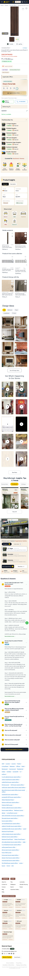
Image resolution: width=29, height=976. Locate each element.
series (21, 863)
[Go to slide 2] (17, 39)
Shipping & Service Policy (21, 965)
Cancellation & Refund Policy (8, 965)
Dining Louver (5, 785)
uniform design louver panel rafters (11, 834)
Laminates (22, 882)
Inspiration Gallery (14, 889)
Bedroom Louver (18, 810)
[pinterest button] (13, 953)
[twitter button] (7, 953)
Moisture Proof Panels (7, 831)
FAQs (3, 892)
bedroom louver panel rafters (9, 836)
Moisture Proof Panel (7, 839)
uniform (4, 774)
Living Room (6, 313)
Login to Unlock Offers (15, 93)
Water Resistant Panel (8, 799)
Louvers (8, 763)
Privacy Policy (19, 962)
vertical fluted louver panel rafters (11, 823)
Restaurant (5, 769)
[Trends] (13, 2)
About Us (4, 882)
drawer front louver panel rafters (10, 858)
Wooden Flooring (24, 884)
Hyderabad (17, 544)
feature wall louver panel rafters (10, 802)
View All (14, 511)
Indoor (3, 771)
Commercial (12, 769)
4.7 (20, 771)
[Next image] (26, 528)
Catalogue (23, 484)
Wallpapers (13, 884)
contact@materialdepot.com (10, 951)
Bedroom (10, 310)
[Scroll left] (2, 498)
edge (24, 842)
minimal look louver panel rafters (10, 860)
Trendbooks (14, 484)
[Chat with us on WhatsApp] (27, 623)
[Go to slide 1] (11, 39)
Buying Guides (4, 484)
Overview (5, 184)
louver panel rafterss (7, 810)
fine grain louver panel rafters (9, 818)
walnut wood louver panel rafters (10, 779)
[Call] (22, 2)
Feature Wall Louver (7, 805)
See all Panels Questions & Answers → (14, 749)
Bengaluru (6, 544)
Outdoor (9, 771)
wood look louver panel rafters (10, 794)
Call (13, 948)
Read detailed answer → (10, 636)
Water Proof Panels (19, 839)
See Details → (11, 907)
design (3, 813)
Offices (18, 766)
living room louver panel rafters (10, 855)
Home (2, 5)
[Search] (24, 2)
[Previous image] (2, 528)
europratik (15, 771)
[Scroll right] (26, 498)
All (4, 310)
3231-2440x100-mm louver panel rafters (13, 815)
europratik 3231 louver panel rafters (11, 797)
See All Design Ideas (14, 370)
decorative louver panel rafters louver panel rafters (13, 791)
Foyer (16, 310)
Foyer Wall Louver (6, 852)
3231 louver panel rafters (17, 785)
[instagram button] (4, 953)
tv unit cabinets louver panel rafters (11, 777)
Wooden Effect (13, 5)
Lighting (20, 44)
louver (3, 865)
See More (14, 472)
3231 (3, 763)
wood (24, 828)
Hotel (23, 766)
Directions (9, 125)
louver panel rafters (7, 821)
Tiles (11, 882)
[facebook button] (11, 953)
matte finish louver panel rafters (10, 782)
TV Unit (14, 313)
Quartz (12, 887)
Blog (3, 889)
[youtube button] (9, 953)
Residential (20, 769)
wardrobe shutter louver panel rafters (12, 828)
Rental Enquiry (17, 957)
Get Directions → (5, 907)
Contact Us (4, 884)
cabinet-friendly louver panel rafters (11, 826)
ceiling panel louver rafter (8, 847)
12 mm (8, 865)
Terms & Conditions (10, 962)
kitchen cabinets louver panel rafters (11, 807)
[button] (2, 2)
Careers (4, 887)
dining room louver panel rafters (10, 850)
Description (13, 184)
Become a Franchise (7, 957)
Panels (6, 5)
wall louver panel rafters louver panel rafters (13, 787)
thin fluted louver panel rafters (10, 863)
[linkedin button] (2, 953)
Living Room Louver (12, 813)
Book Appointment (6, 566)
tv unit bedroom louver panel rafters (11, 844)
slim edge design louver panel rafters (11, 842)
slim (13, 865)
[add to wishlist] (26, 8)
